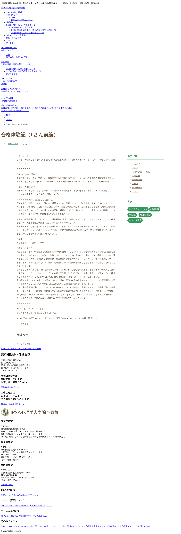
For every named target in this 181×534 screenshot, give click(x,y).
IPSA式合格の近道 (14, 12)
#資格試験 (154, 209)
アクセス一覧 (7, 485)
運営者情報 (145, 526)
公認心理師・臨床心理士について (20, 25)
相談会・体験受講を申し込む (14, 404)
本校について (12, 15)
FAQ (13, 17)
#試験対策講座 (135, 220)
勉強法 (135, 184)
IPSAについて (7, 495)
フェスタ (136, 164)
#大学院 (132, 215)
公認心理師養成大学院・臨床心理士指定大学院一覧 (33, 30)
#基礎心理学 (145, 215)
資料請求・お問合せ (32, 349)
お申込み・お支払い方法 (22, 20)
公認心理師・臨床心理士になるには (44, 526)
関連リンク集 (12, 74)
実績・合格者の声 (14, 38)
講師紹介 (10, 22)
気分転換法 (137, 180)
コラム (135, 191)
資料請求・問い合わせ (33, 516)
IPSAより (136, 168)
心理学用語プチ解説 (141, 172)
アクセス (10, 43)
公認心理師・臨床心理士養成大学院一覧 (23, 71)
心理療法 (136, 176)
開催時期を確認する (10, 387)
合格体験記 (13, 144)
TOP (8, 115)
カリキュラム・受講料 (16, 35)
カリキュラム (7, 78)
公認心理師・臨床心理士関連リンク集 (27, 33)
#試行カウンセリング (138, 209)
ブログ (9, 40)
